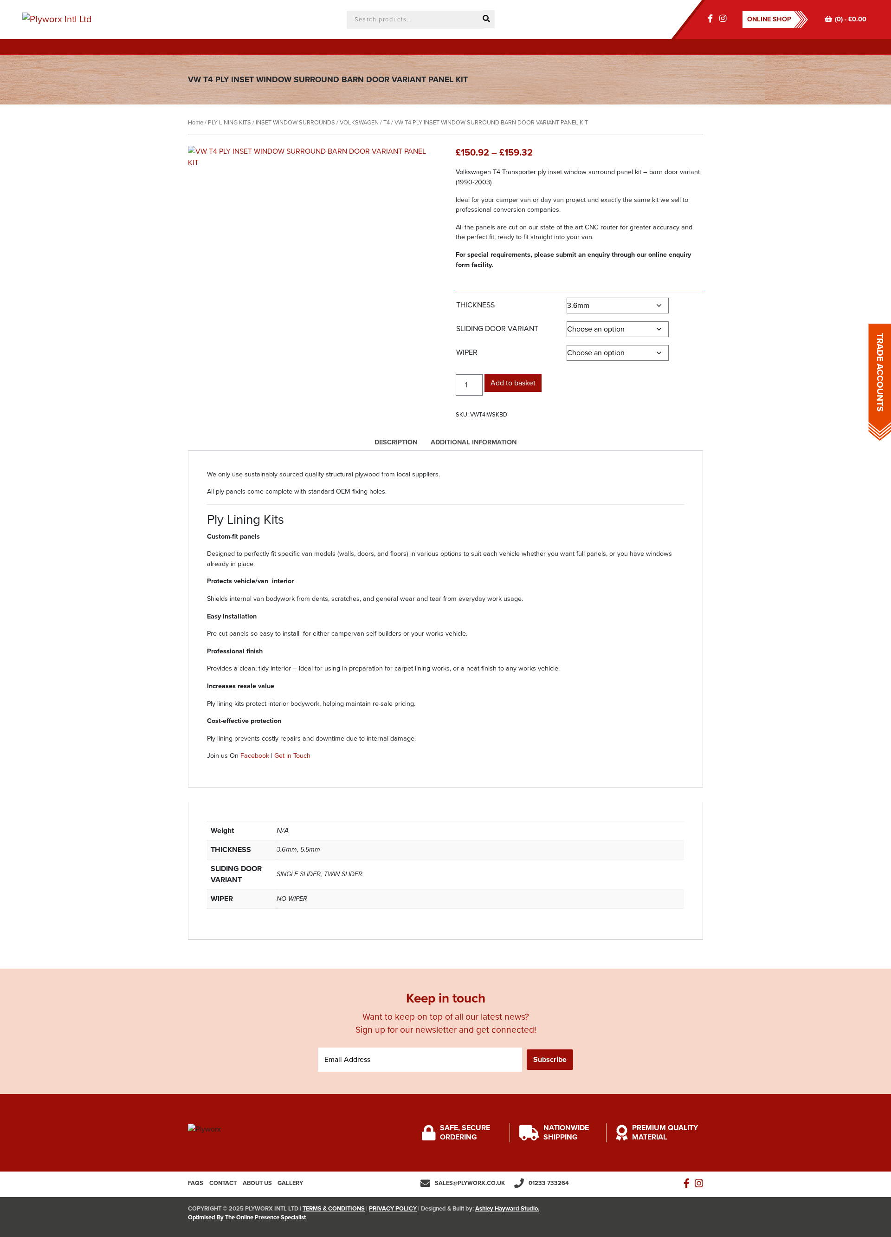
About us (257, 1183)
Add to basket (513, 383)
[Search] (489, 19)
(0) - (850, 19)
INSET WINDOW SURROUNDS (295, 122)
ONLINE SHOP (769, 19)
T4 (386, 122)
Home (195, 122)
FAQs (195, 1183)
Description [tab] (395, 442)
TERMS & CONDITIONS (334, 1208)
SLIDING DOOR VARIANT (497, 328)
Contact (223, 1183)
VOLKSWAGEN (359, 122)
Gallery (290, 1183)
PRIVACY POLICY (393, 1208)
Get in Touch (292, 756)
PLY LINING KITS (229, 122)
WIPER (467, 352)
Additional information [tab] (474, 442)
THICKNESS (475, 305)
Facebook (254, 756)
